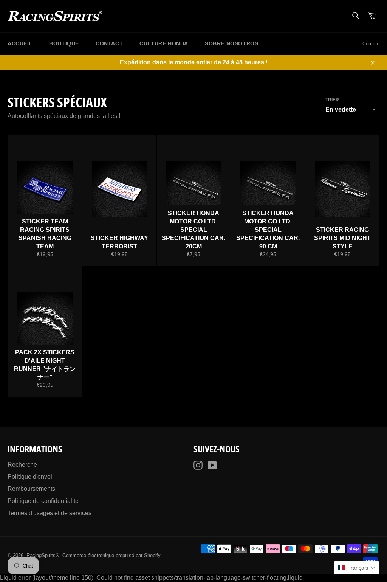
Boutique (64, 43)
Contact (109, 43)
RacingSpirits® (42, 555)
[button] (356, 567)
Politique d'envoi (30, 476)
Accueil (20, 43)
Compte (370, 44)
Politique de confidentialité (43, 501)
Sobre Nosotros (231, 43)
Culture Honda (163, 43)
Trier (332, 99)
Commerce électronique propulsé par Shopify (111, 555)
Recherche (22, 464)
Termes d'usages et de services (49, 513)
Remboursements (31, 489)
